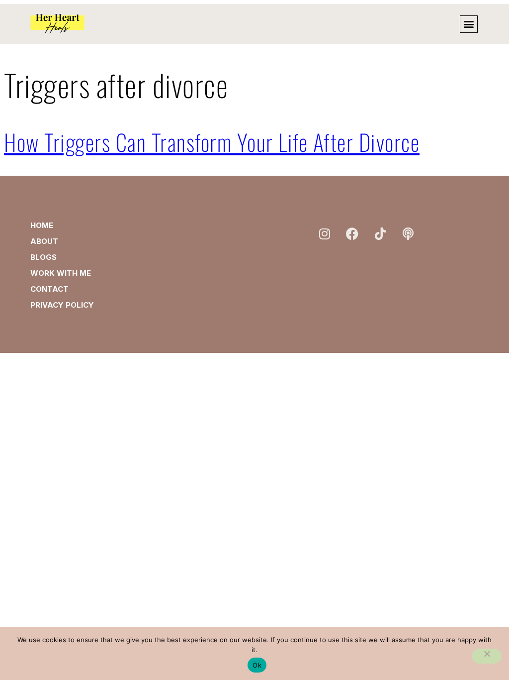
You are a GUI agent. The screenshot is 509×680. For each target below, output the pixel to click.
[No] (487, 656)
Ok (257, 665)
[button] (469, 24)
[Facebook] (352, 234)
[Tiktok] (380, 234)
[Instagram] (324, 234)
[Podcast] (408, 234)
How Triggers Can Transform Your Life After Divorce (212, 141)
